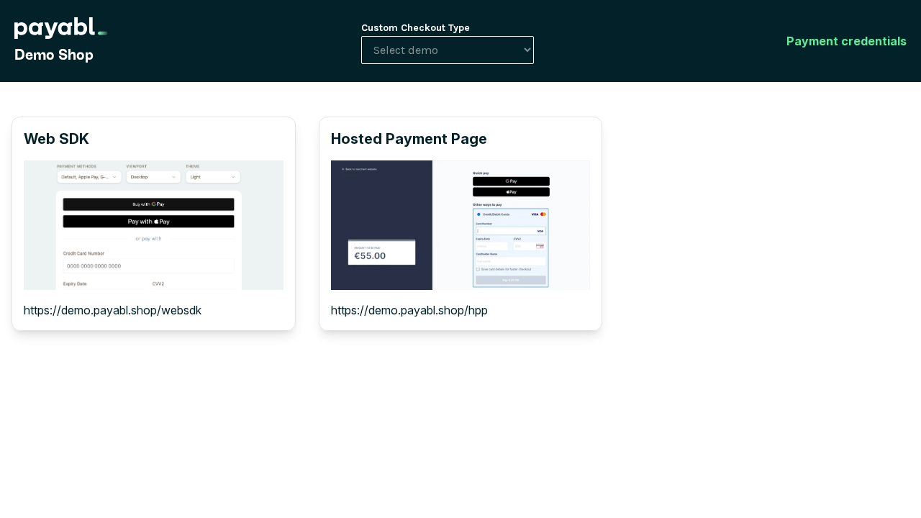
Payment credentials (846, 41)
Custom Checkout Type (415, 28)
